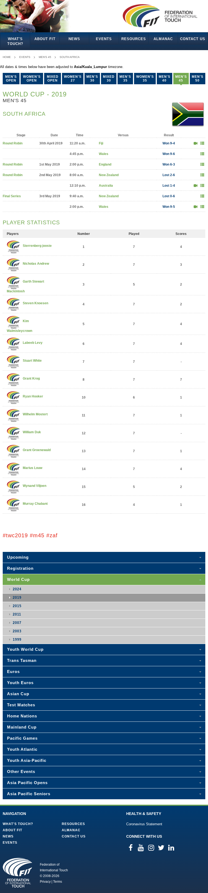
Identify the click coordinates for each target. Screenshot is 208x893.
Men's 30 (92, 78)
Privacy (45, 882)
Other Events (21, 771)
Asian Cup (18, 693)
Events (104, 39)
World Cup (18, 579)
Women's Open (32, 78)
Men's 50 (197, 78)
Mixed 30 (109, 78)
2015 (17, 606)
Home (7, 57)
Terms (57, 882)
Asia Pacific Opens (27, 782)
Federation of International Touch (17, 873)
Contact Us (192, 39)
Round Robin (12, 143)
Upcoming (18, 557)
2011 (17, 614)
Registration (20, 568)
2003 (17, 631)
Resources (133, 39)
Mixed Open (52, 78)
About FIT (45, 39)
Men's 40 (164, 78)
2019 (17, 598)
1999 (17, 640)
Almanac (163, 39)
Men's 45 (45, 57)
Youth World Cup (25, 649)
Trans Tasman (22, 660)
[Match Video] (196, 143)
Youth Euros (20, 682)
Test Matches (21, 705)
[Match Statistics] (202, 143)
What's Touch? (15, 41)
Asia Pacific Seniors (28, 793)
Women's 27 (73, 78)
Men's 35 (125, 78)
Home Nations (22, 716)
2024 (17, 589)
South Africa (70, 57)
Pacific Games (22, 738)
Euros (13, 671)
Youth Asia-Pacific (26, 760)
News (74, 39)
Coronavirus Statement (144, 824)
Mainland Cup (22, 727)
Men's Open (11, 78)
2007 (17, 623)
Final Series (12, 196)
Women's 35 (145, 78)
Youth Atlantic (22, 749)
